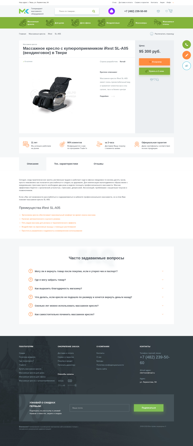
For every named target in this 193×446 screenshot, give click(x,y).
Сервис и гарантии (142, 2)
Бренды (99, 361)
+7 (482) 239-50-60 (135, 11)
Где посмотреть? (26, 361)
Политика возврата (27, 357)
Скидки (22, 353)
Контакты (154, 2)
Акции (162, 2)
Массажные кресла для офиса (32, 377)
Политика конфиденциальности (110, 365)
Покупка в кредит (65, 361)
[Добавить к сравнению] (151, 79)
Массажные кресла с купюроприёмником (37, 381)
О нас (114, 2)
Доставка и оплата (126, 2)
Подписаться (149, 408)
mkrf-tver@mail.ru (147, 373)
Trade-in (22, 365)
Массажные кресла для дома (31, 373)
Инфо (169, 2)
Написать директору (66, 365)
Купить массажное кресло (30, 369)
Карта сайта (101, 369)
